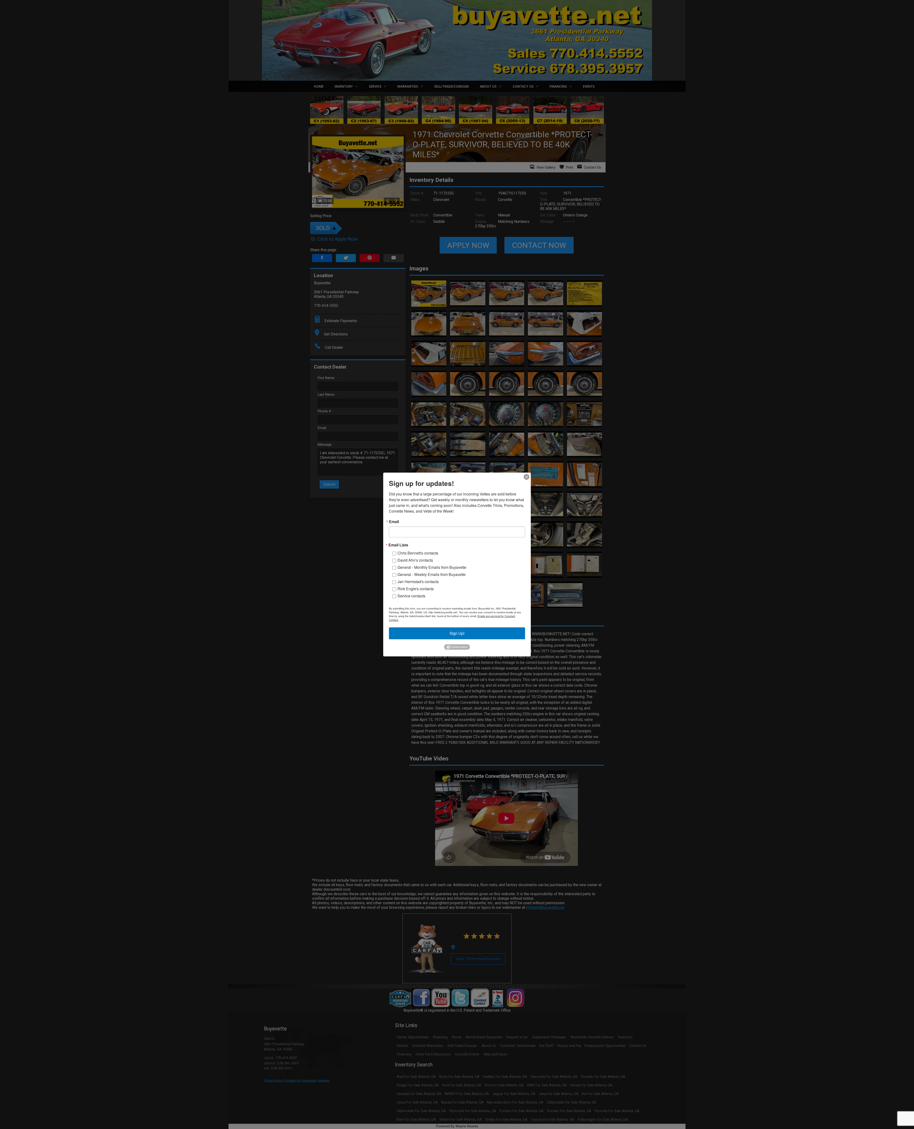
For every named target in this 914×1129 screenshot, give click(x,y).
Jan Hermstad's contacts (418, 581)
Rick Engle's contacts (415, 588)
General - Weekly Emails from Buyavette (431, 574)
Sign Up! (457, 633)
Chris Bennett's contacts (417, 553)
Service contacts (411, 596)
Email (394, 522)
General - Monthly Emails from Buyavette (431, 567)
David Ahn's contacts (415, 560)
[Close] (526, 477)
